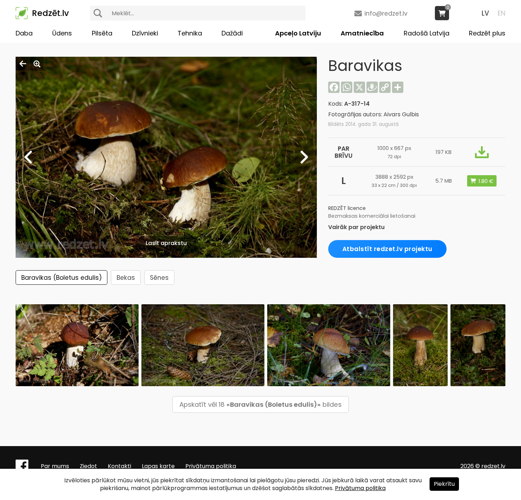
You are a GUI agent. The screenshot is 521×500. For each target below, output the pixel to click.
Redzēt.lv (50, 13)
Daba (24, 33)
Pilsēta (102, 33)
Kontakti (119, 466)
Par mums (55, 466)
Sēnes (159, 277)
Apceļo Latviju (298, 33)
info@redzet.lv (386, 13)
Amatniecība (362, 33)
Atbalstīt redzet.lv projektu (387, 249)
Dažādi (232, 33)
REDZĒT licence (347, 208)
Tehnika (190, 33)
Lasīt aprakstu (166, 243)
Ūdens (62, 33)
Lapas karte (158, 466)
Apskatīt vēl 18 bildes (260, 404)
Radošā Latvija (426, 33)
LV (485, 13)
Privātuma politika (210, 466)
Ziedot (88, 466)
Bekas (126, 277)
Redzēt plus (487, 33)
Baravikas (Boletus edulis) (61, 277)
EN (501, 13)
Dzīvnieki (145, 33)
